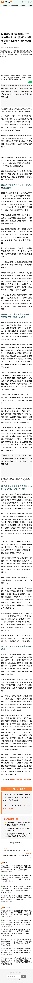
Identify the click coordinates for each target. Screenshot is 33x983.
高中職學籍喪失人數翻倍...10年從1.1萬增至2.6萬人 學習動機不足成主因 (23, 932)
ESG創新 (24, 5)
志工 (4, 843)
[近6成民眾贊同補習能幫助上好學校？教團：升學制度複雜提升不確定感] (7, 942)
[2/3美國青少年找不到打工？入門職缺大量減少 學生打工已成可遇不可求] (7, 961)
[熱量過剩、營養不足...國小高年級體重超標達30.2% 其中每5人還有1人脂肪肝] (7, 878)
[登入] (28, 2)
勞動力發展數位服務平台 (20, 779)
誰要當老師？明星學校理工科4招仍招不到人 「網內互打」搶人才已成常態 (23, 913)
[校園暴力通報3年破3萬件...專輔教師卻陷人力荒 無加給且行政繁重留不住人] (7, 952)
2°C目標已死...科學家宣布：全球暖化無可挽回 (17, 829)
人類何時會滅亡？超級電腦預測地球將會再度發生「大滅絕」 (17, 835)
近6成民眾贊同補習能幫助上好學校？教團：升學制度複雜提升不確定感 (23, 941)
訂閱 (24, 976)
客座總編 (4, 5)
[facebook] (22, 2)
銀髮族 (18, 843)
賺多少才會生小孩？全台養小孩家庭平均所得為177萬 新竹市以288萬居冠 (23, 922)
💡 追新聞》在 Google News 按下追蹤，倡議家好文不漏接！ (17, 824)
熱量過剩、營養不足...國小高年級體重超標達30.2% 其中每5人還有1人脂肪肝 (22, 877)
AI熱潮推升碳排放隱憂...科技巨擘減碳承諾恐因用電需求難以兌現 (23, 898)
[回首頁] (6, 2)
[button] (31, 2)
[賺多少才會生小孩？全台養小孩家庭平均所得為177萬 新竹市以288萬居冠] (7, 923)
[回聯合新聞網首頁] (2, 2)
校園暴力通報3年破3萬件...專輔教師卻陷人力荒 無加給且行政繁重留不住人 (23, 951)
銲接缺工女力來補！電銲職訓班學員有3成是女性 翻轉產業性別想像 (23, 868)
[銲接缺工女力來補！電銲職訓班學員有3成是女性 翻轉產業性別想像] (7, 869)
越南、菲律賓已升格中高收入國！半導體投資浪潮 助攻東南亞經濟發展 (23, 888)
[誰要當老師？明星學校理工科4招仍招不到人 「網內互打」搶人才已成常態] (7, 914)
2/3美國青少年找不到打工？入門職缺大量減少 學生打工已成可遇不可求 (23, 960)
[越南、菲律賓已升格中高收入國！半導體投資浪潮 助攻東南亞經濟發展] (7, 889)
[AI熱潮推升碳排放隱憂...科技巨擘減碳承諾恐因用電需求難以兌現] (7, 899)
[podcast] (25, 2)
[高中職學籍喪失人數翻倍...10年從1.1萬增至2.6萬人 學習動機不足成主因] (7, 933)
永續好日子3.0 (14, 5)
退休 (11, 843)
